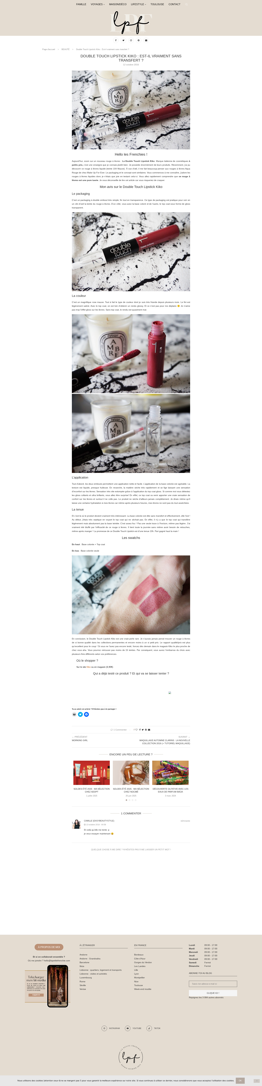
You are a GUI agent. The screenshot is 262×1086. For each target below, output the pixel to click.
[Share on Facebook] (140, 729)
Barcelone (84, 962)
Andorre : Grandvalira (90, 958)
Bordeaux (138, 954)
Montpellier (139, 977)
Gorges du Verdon (143, 962)
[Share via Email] (149, 729)
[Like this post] (136, 729)
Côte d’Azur (139, 958)
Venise (83, 989)
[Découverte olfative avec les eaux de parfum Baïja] (170, 773)
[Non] (257, 1081)
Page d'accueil (48, 49)
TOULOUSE (157, 4)
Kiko (89, 667)
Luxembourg (86, 977)
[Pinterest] (139, 40)
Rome (82, 981)
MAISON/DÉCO (117, 4)
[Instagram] (131, 40)
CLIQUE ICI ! (213, 993)
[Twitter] (124, 40)
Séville (83, 985)
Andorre (83, 954)
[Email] (146, 40)
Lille (136, 970)
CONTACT (174, 4)
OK (240, 1080)
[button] (131, 110)
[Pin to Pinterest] (146, 729)
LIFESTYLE (137, 4)
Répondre (185, 821)
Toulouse (138, 985)
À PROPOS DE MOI (49, 947)
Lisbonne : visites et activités (93, 974)
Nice (136, 981)
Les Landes (139, 966)
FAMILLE (81, 4)
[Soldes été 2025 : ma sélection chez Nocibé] (131, 773)
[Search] (186, 4)
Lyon (136, 974)
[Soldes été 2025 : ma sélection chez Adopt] (91, 773)
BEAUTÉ (66, 49)
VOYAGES (97, 4)
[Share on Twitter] (143, 729)
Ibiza (82, 966)
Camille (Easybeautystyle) (99, 821)
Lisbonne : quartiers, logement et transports (101, 970)
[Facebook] (116, 40)
